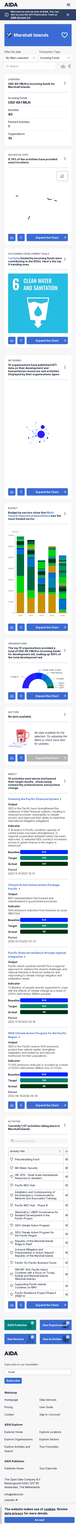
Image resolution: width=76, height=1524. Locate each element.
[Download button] (63, 66)
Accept (39, 1519)
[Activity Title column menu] (60, 1151)
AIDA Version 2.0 (20, 17)
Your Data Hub (48, 1468)
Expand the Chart (47, 237)
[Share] (69, 66)
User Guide (46, 1407)
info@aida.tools (13, 1494)
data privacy (13, 1513)
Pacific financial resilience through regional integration (37, 954)
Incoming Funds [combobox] (49, 57)
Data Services (47, 1399)
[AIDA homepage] (11, 5)
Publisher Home (14, 1468)
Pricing (8, 1407)
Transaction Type (49, 51)
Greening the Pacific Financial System (33, 799)
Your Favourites (48, 1446)
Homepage (11, 1399)
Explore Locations (50, 1431)
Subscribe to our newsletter (21, 1364)
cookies (49, 1509)
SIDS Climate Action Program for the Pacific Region (37, 1035)
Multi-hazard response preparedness (31, 514)
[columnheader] (36, 1151)
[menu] (65, 83)
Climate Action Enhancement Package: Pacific (34, 886)
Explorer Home (13, 1431)
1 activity (14, 258)
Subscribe (13, 1380)
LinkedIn (9, 1500)
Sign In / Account (49, 1414)
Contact (9, 1414)
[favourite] (64, 35)
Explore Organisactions (18, 1439)
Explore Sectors (49, 1439)
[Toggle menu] (68, 4)
